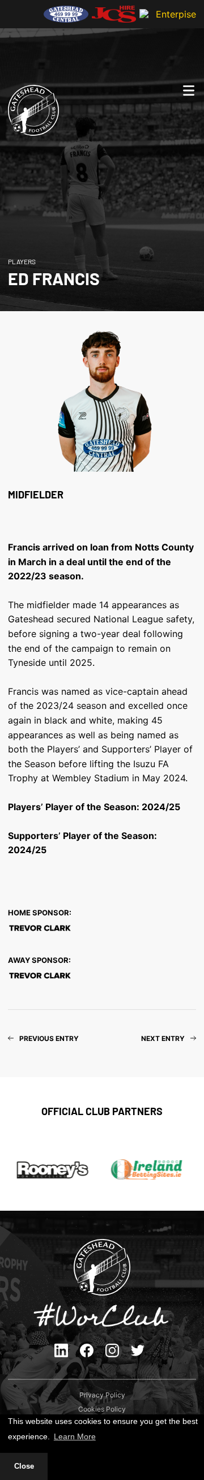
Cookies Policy (102, 1409)
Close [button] (24, 1466)
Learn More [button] (75, 1436)
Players (22, 261)
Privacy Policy (102, 1395)
